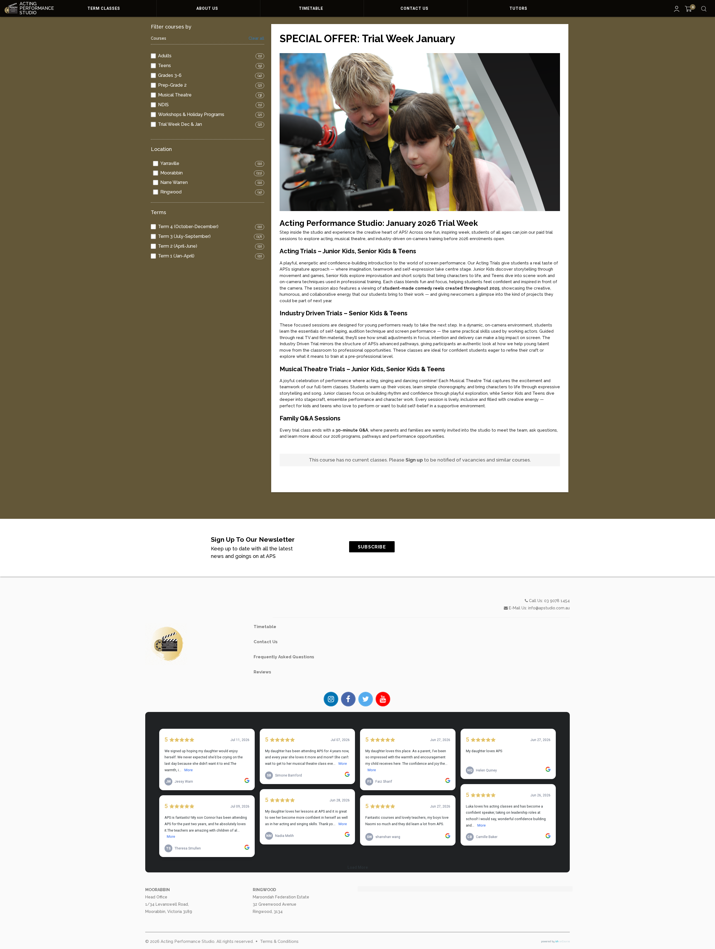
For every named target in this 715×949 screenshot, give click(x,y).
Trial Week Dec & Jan (180, 124)
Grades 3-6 (170, 75)
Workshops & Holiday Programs (191, 114)
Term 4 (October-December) (188, 226)
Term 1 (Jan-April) (176, 256)
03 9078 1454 (557, 600)
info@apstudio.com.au (549, 608)
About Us (207, 8)
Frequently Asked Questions (284, 656)
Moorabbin (171, 173)
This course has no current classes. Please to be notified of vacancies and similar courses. (420, 460)
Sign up (414, 460)
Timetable (311, 8)
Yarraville (169, 163)
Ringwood (171, 192)
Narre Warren (174, 182)
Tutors (518, 8)
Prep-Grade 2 (172, 85)
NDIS (163, 104)
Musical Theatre (175, 95)
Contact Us (415, 8)
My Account (677, 9)
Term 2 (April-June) (177, 246)
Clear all (256, 38)
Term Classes (104, 8)
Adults (164, 55)
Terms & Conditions (279, 941)
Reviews (262, 672)
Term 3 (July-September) (184, 236)
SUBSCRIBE (372, 547)
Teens (164, 65)
